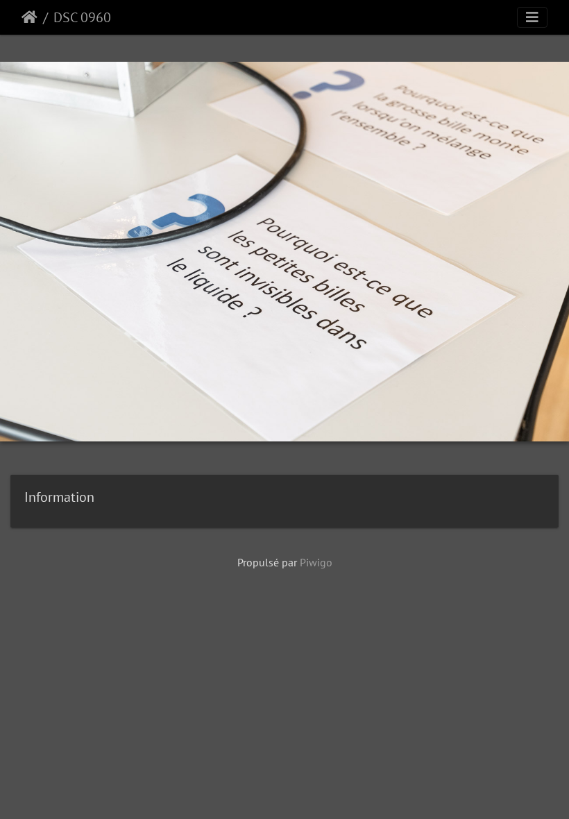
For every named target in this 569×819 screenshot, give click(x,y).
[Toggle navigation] (532, 17)
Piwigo (316, 562)
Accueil (29, 17)
